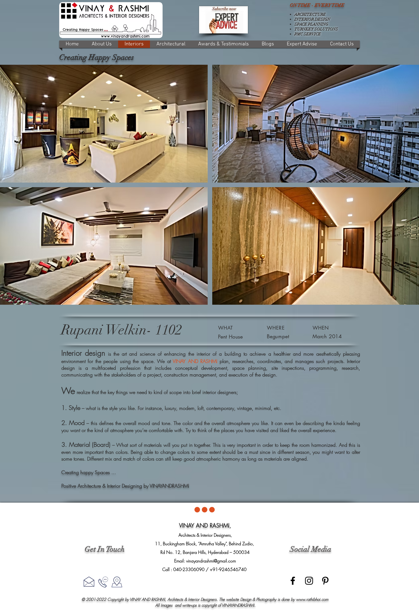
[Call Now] (103, 582)
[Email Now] (89, 581)
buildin (231, 353)
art (124, 353)
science (147, 353)
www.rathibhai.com (312, 599)
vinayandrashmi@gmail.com (211, 561)
